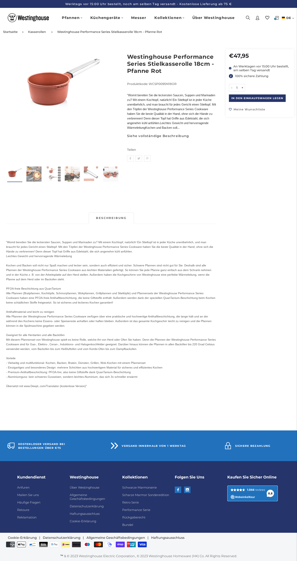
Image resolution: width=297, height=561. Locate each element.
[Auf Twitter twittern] (139, 158)
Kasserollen (37, 32)
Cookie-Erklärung (83, 521)
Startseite (10, 32)
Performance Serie (136, 510)
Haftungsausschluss (85, 514)
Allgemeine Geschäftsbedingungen (87, 497)
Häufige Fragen (28, 502)
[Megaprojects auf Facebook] (178, 490)
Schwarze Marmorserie (139, 487)
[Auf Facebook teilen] (130, 158)
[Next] (113, 105)
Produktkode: (138, 84)
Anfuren (23, 487)
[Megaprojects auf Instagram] (187, 490)
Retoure (23, 510)
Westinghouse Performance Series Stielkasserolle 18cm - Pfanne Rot (109, 32)
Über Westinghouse (84, 487)
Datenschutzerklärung (87, 506)
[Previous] (11, 105)
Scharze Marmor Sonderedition (145, 495)
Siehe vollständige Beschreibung (158, 136)
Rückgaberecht (133, 517)
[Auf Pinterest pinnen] (147, 158)
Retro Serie (130, 502)
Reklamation (27, 517)
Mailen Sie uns (28, 495)
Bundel (127, 525)
